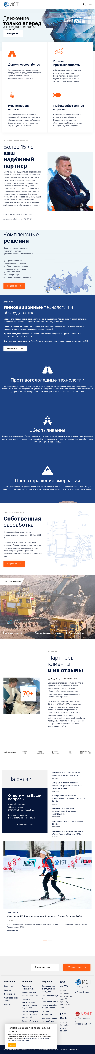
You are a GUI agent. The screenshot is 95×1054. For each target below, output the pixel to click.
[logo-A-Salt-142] (83, 1016)
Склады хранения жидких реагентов (30, 994)
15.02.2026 (10, 920)
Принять (12, 1045)
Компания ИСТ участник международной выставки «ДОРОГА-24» (64, 811)
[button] (14, 286)
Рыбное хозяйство (47, 1013)
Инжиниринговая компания (18, 1049)
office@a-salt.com (83, 1024)
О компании (8, 986)
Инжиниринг (9, 994)
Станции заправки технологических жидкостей (30, 1014)
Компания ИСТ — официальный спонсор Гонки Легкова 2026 (44, 916)
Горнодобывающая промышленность (50, 998)
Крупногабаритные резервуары (30, 1022)
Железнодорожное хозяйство (49, 1019)
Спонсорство (13, 912)
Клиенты (7, 990)
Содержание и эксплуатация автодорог (48, 989)
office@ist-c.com (82, 992)
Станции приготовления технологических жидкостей (29, 1003)
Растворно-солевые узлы (28, 987)
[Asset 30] (83, 984)
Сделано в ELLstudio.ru (69, 1049)
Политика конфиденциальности (48, 1049)
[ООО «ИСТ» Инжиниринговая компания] (11, 4)
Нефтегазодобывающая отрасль (49, 1006)
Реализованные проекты (10, 999)
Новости (7, 1004)
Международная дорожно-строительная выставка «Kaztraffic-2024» (68, 798)
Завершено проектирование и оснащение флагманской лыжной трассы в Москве (67, 785)
